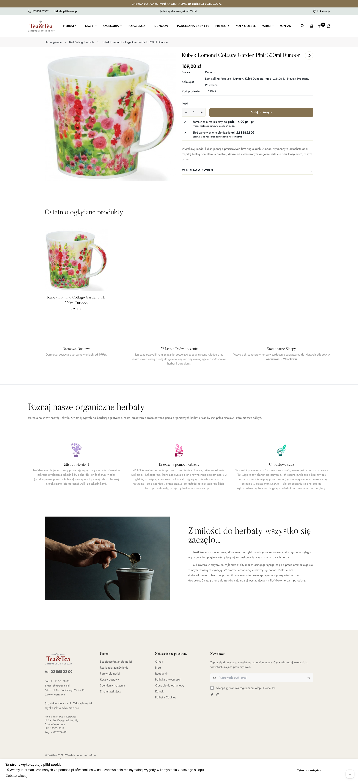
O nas (159, 661)
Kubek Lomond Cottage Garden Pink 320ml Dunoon (76, 300)
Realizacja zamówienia (114, 667)
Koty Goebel (246, 26)
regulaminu (247, 688)
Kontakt (286, 26)
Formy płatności (110, 673)
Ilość (185, 103)
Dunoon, (238, 78)
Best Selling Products (81, 42)
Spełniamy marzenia (112, 685)
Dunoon (161, 26)
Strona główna (53, 42)
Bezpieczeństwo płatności (116, 661)
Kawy (89, 26)
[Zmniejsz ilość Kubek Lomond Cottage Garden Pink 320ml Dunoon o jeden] (186, 112)
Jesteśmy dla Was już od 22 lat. (179, 11)
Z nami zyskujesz (110, 691)
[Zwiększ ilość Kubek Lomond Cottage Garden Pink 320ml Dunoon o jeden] (201, 112)
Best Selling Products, (218, 78)
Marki (266, 26)
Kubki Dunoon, (254, 78)
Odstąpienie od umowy (169, 685)
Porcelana (136, 26)
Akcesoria (111, 26)
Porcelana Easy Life (193, 26)
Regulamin (161, 673)
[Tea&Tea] (41, 26)
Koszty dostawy (109, 679)
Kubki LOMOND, (275, 78)
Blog (158, 667)
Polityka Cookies (165, 697)
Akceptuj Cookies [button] (339, 770)
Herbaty (69, 26)
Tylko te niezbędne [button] (309, 770)
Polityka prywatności (167, 679)
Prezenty (222, 26)
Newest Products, (298, 78)
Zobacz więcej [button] (16, 776)
